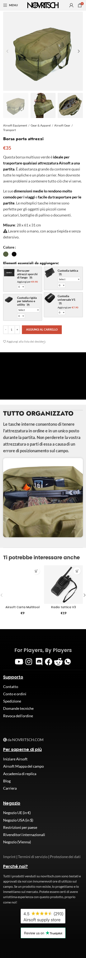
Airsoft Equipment (15, 125)
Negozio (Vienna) (17, 842)
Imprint (9, 856)
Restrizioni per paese (20, 827)
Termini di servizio (33, 856)
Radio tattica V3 (63, 607)
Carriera (10, 788)
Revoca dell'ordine (18, 716)
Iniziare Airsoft (15, 759)
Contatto (10, 686)
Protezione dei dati (65, 856)
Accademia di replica (19, 773)
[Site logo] (43, 4)
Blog (7, 781)
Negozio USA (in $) (18, 820)
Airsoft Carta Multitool (22, 607)
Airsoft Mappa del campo (23, 766)
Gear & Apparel (41, 125)
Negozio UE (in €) (17, 812)
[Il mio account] (71, 5)
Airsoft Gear (62, 125)
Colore (8, 247)
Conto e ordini (14, 694)
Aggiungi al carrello (42, 329)
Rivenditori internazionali (24, 834)
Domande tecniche (18, 708)
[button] (36, 571)
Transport (9, 130)
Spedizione (12, 701)
